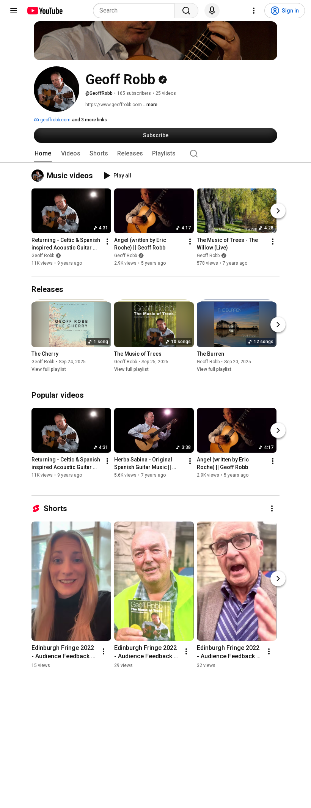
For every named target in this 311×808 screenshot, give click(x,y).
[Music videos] (39, 175)
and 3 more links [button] (89, 119)
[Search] (186, 10)
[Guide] (13, 10)
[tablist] (155, 153)
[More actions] (107, 241)
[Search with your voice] (212, 10)
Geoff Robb (42, 256)
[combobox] (136, 10)
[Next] (278, 211)
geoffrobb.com (55, 119)
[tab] (43, 153)
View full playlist (48, 369)
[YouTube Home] (44, 10)
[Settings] (253, 10)
